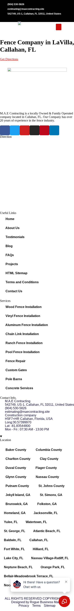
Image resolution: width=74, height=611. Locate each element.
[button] (58, 27)
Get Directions (9, 59)
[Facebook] (5, 130)
